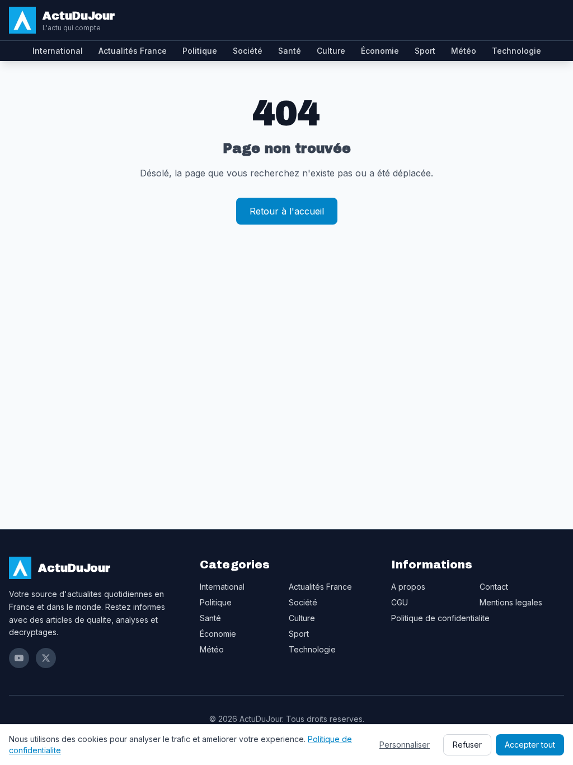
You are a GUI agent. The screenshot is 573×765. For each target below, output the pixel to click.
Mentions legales (511, 602)
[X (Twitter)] (46, 658)
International (57, 50)
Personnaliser (404, 744)
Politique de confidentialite (440, 618)
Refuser (467, 744)
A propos (408, 586)
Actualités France (132, 50)
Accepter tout (530, 744)
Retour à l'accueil (287, 211)
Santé (289, 50)
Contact (494, 586)
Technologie (516, 50)
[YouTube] (19, 658)
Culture (331, 50)
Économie (380, 50)
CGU (399, 602)
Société (247, 50)
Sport (425, 50)
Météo (463, 50)
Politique (199, 50)
